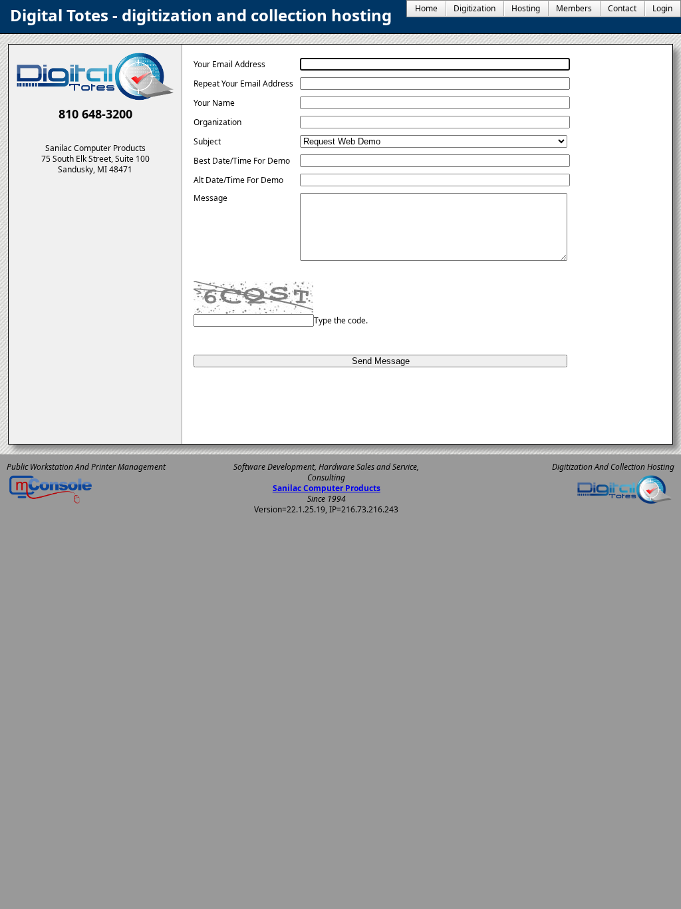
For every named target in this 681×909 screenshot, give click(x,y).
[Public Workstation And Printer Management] (50, 503)
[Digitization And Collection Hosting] (624, 503)
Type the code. (341, 320)
